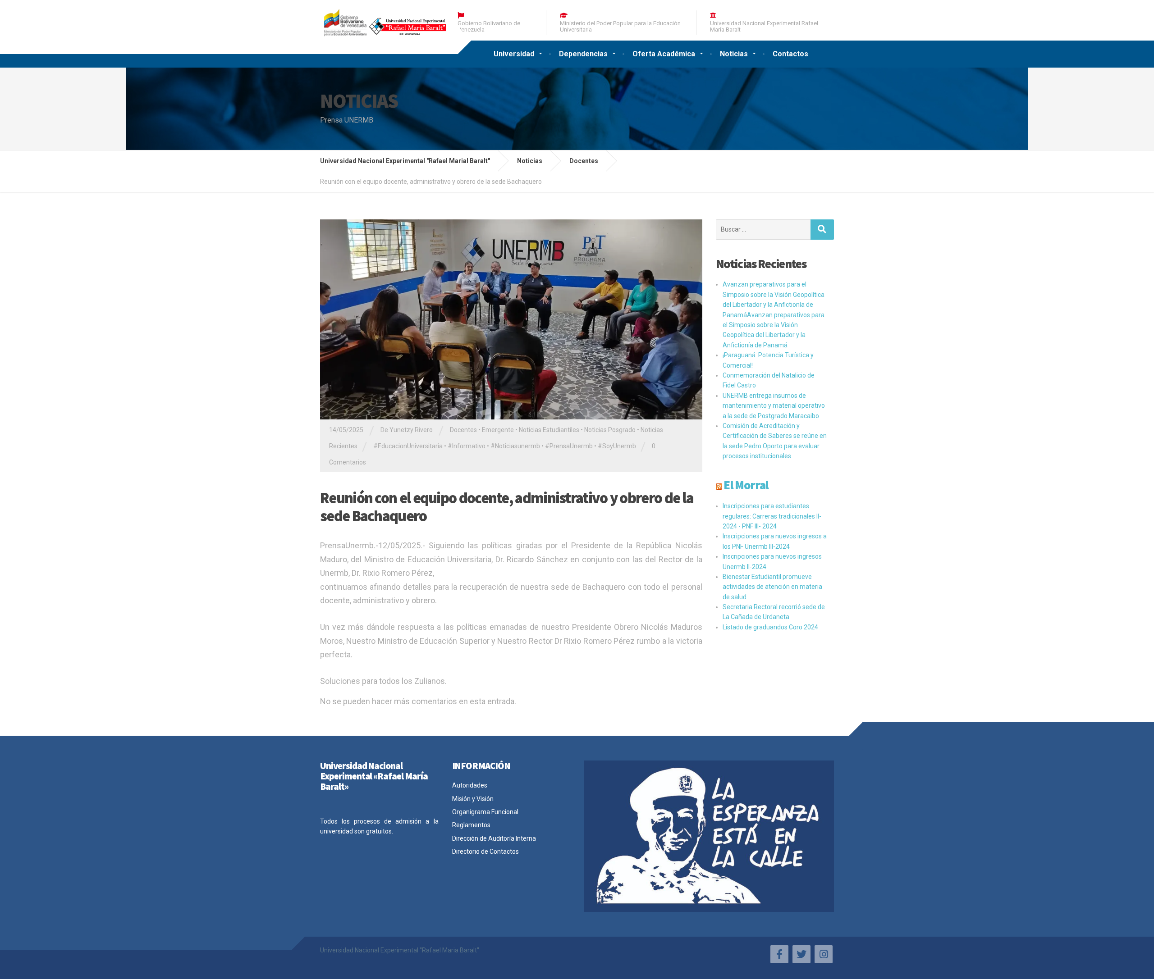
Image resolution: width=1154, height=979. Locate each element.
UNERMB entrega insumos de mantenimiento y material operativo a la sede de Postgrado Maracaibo (774, 405)
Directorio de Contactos (485, 851)
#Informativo (466, 446)
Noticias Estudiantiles (549, 429)
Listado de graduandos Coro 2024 (770, 627)
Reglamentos (471, 825)
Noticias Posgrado (610, 429)
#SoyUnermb (617, 446)
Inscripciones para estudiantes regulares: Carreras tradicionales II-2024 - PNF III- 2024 (772, 516)
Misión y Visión (473, 798)
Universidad (514, 54)
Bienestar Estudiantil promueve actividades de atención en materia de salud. (772, 587)
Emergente (498, 429)
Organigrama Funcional (485, 811)
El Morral (746, 484)
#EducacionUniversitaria (408, 446)
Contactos (790, 54)
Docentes (463, 429)
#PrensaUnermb (569, 446)
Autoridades (469, 785)
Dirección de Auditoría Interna (494, 838)
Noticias (734, 54)
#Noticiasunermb (515, 446)
